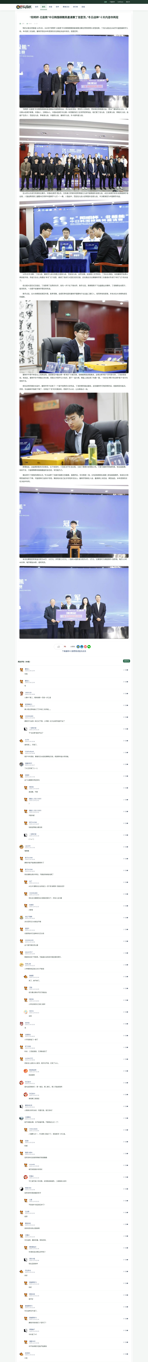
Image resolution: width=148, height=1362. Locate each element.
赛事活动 (66, 7)
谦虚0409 (32, 1341)
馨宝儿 (27, 669)
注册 (105, 2)
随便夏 (31, 975)
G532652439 (29, 940)
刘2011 (31, 1011)
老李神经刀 (28, 704)
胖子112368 (33, 822)
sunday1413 (29, 1058)
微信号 (128, 2)
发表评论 (126, 661)
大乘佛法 (28, 1117)
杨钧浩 (31, 787)
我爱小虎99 (28, 1152)
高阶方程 (32, 1258)
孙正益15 (28, 1082)
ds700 (27, 740)
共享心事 (28, 964)
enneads (32, 1164)
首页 (36, 7)
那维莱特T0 (33, 1282)
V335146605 (33, 1129)
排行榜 (75, 7)
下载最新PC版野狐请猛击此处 (74, 651)
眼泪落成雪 (32, 1070)
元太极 (27, 1211)
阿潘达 (31, 1176)
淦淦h (27, 1141)
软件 (57, 7)
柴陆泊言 (28, 1223)
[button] (21, 670)
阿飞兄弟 (28, 1046)
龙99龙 (27, 1023)
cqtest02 (28, 846)
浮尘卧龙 (28, 1270)
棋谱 (50, 7)
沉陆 (30, 987)
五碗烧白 (28, 1034)
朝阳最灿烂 (32, 1247)
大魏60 (27, 1235)
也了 (30, 881)
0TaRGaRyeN (29, 751)
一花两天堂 (32, 728)
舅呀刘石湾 (28, 1105)
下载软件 (112, 2)
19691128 (28, 692)
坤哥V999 (28, 1188)
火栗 (30, 1200)
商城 (83, 7)
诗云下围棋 (28, 916)
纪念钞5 (27, 1353)
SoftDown (120, 2)
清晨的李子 (28, 763)
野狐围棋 (23, 7)
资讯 (43, 7)
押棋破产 (32, 1329)
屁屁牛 (27, 928)
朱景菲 (31, 905)
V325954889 (29, 716)
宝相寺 (27, 775)
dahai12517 (29, 952)
